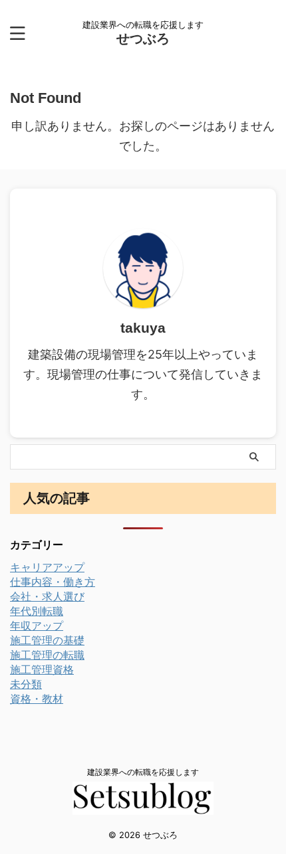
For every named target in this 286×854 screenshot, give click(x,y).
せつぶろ (143, 38)
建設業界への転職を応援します (143, 772)
